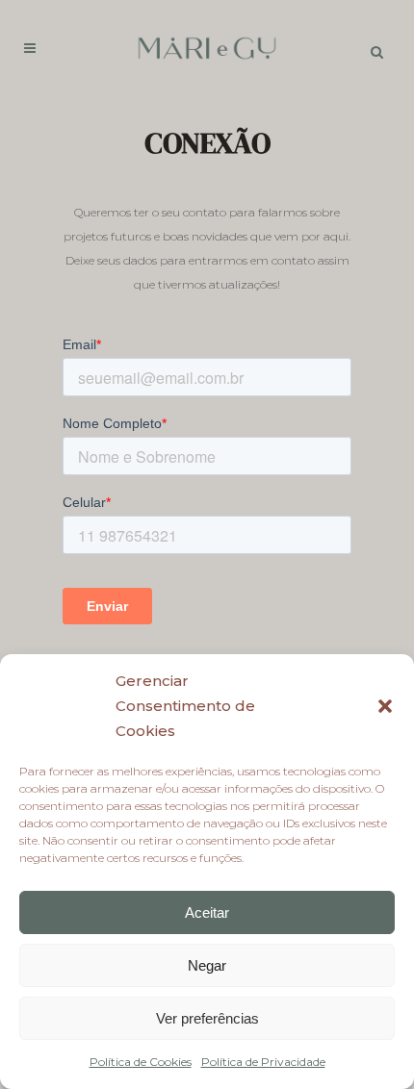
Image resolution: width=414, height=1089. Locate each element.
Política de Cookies (141, 1061)
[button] (385, 706)
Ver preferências (207, 1018)
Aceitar (207, 912)
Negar (207, 965)
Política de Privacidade (263, 1061)
